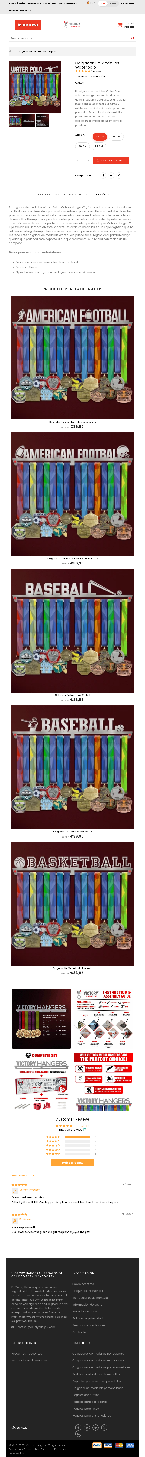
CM (103, 3)
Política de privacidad (87, 1318)
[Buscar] (132, 38)
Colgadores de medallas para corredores (101, 1367)
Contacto (79, 1332)
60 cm (82, 146)
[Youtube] (104, 1428)
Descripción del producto (62, 194)
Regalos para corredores (89, 1402)
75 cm (99, 146)
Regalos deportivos (85, 1395)
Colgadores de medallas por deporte (98, 1354)
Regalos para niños (85, 1409)
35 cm (100, 136)
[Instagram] (87, 1428)
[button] (83, 71)
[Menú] (12, 24)
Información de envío (87, 1305)
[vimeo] (119, 175)
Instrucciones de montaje (90, 1298)
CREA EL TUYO (30, 25)
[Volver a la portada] (10, 51)
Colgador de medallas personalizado (97, 1388)
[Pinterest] (78, 1434)
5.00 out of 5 (81, 1126)
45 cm (116, 136)
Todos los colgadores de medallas (96, 1374)
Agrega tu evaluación (91, 76)
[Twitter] (111, 175)
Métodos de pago (84, 1311)
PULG (113, 3)
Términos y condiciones (88, 1325)
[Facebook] (103, 175)
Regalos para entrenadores (91, 1416)
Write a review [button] (72, 1163)
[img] (19, 1185)
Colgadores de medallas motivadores (98, 1360)
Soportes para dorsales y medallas (96, 1381)
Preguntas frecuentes (87, 1291)
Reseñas (102, 194)
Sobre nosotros (83, 1284)
